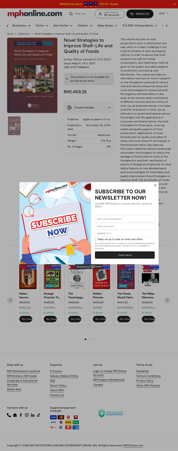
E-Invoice (56, 371)
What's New (14, 389)
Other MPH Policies (148, 385)
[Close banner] (174, 4)
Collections (24, 33)
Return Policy (58, 385)
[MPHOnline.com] (35, 14)
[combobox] (79, 14)
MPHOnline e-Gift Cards (22, 376)
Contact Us (57, 395)
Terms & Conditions (148, 376)
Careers (98, 384)
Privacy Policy (144, 380)
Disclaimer (142, 371)
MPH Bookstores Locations (23, 371)
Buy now (27, 319)
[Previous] (10, 300)
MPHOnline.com (133, 445)
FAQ (52, 380)
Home (10, 33)
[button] (139, 14)
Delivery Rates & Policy (64, 376)
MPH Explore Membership (108, 380)
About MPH (57, 390)
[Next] (167, 300)
